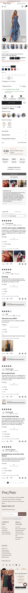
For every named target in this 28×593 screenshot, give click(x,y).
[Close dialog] (26, 570)
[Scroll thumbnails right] (24, 183)
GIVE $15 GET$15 (6, 552)
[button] (22, 57)
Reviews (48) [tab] (5, 211)
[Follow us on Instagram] (9, 565)
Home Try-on (4, 548)
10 (12, 75)
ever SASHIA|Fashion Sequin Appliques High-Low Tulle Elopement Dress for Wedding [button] (16, 402)
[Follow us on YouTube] (16, 565)
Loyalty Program (5, 550)
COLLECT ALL (20, 587)
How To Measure (12, 81)
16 (21, 75)
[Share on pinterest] (25, 264)
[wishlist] (22, 6)
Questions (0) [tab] (18, 211)
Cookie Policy (4, 530)
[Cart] (25, 6)
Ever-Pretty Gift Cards (6, 555)
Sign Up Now (22, 514)
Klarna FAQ (17, 539)
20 (3, 78)
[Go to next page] (23, 483)
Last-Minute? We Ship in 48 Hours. (14, 1)
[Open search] (3, 216)
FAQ (16, 535)
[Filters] (6, 216)
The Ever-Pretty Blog (6, 533)
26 (12, 78)
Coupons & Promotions (7, 553)
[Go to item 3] (21, 183)
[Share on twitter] (22, 264)
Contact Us (17, 527)
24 (9, 78)
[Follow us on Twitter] (6, 565)
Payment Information (19, 533)
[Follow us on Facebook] (3, 565)
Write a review (14, 174)
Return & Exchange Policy (20, 528)
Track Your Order (19, 532)
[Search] (5, 6)
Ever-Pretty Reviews (6, 532)
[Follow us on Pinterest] (13, 565)
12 (15, 75)
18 (24, 75)
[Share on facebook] (20, 264)
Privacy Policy (5, 528)
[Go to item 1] (5, 183)
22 (6, 78)
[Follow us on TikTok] (19, 565)
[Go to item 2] (13, 183)
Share (3, 142)
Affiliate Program (5, 557)
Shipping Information (19, 530)
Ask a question (14, 177)
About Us (4, 527)
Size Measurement (19, 537)
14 (18, 75)
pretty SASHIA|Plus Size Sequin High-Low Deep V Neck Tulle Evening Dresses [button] (16, 304)
